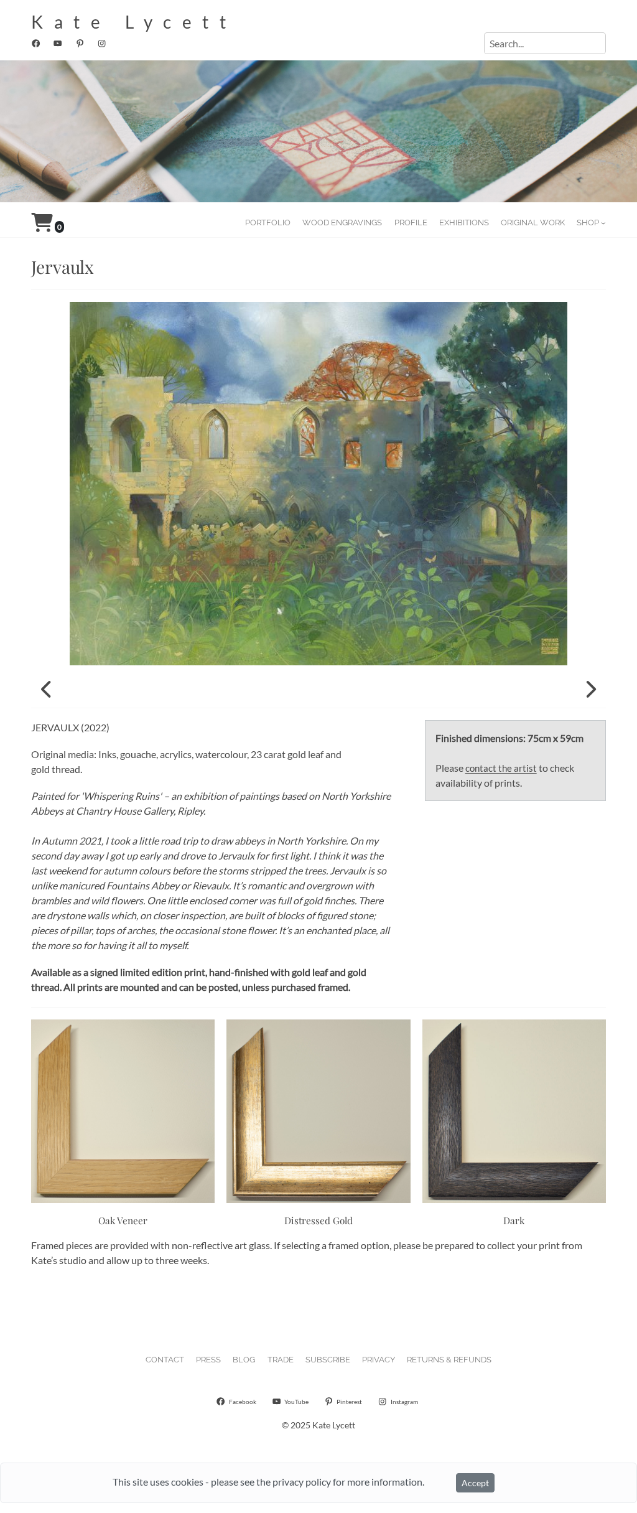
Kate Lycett (134, 21)
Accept (475, 1483)
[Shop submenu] (603, 222)
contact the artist (501, 768)
